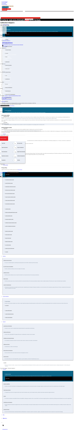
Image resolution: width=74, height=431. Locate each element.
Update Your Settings (3, 172)
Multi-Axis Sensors (5, 52)
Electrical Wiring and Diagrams (8, 350)
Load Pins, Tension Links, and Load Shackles (9, 54)
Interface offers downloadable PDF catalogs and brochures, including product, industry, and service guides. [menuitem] (20, 334)
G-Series (3, 62)
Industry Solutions (5, 75)
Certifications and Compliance (8, 402)
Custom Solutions (5, 74)
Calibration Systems (5, 60)
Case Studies (5, 122)
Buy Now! (4, 44)
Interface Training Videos (6, 80)
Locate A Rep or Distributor (6, 70)
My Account (4, 8)
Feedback (3, 65)
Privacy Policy (20, 169)
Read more (5, 46)
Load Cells (3, 49)
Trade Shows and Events (7, 390)
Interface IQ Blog (5, 92)
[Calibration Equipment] (3, 29)
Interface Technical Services (8, 260)
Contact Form (4, 67)
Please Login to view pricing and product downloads (14, 44)
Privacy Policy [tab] (2, 164)
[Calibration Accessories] (3, 30)
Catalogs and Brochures (7, 332)
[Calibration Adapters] (3, 28)
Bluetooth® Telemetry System (7, 58)
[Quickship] (3, 31)
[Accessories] (3, 27)
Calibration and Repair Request (7, 83)
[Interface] (21, 20)
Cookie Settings (11, 105)
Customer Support (5, 66)
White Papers (5, 128)
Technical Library (6, 356)
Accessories (4, 61)
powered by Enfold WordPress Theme (14, 95)
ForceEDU (5, 362)
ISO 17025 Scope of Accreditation (8, 266)
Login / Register (5, 7)
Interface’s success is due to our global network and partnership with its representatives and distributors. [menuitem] (20, 328)
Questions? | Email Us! (6, 9)
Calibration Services (6, 272)
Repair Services (6, 278)
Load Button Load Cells (5, 51)
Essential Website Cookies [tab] (4, 123)
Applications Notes (6, 116)
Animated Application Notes (6, 77)
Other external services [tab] (4, 147)
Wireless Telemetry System (6, 57)
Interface (6, 95)
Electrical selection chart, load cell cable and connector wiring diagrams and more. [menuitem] (16, 352)
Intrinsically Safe (4, 59)
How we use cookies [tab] (3, 111)
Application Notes (5, 76)
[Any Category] (3, 26)
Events (3, 90)
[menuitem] (38, 31)
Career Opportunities (5, 68)
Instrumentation (4, 55)
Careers (5, 396)
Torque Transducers (5, 53)
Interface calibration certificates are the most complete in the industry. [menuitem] (15, 268)
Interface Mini (4, 50)
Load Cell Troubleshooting (6, 84)
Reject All (7, 105)
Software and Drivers (7, 344)
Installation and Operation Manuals (9, 338)
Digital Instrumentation (6, 56)
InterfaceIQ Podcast (6, 409)
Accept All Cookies (3, 105)
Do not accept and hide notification (13, 172)
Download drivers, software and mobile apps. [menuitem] (11, 346)
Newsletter (4, 91)
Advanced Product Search (7, 6)
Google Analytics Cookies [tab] (4, 135)
